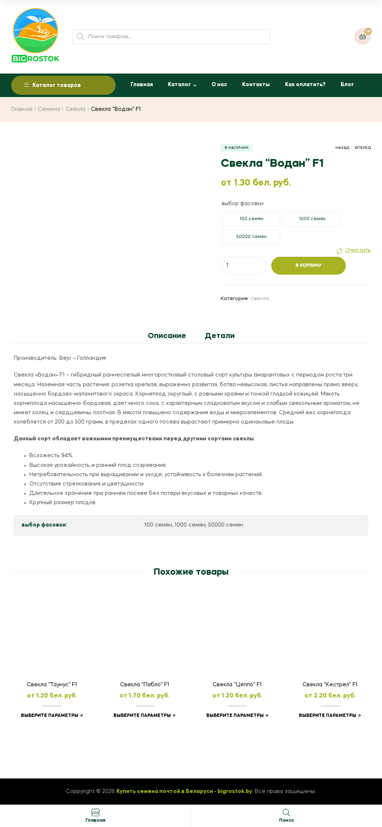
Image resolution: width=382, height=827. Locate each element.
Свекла (75, 109)
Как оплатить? (305, 84)
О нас (219, 84)
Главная (142, 84)
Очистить (358, 250)
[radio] (251, 219)
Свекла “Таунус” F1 (52, 684)
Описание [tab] (167, 336)
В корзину (308, 265)
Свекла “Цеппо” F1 (237, 684)
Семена (49, 109)
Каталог (179, 84)
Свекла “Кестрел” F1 (330, 684)
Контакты (256, 84)
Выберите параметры (49, 716)
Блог (347, 84)
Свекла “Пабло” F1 (144, 684)
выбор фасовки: (243, 203)
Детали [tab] (220, 336)
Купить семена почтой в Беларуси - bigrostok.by (184, 791)
